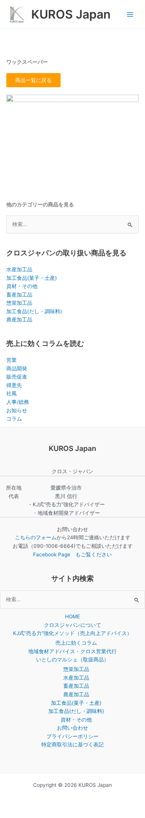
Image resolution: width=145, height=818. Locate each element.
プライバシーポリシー (72, 736)
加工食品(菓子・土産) (31, 278)
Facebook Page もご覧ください (72, 554)
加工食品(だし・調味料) (34, 311)
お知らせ (16, 410)
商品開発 (16, 369)
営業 (11, 360)
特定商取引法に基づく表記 (72, 744)
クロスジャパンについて (72, 625)
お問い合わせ (72, 728)
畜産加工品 (19, 295)
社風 (11, 393)
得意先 (14, 385)
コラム (14, 419)
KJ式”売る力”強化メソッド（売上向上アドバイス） (72, 633)
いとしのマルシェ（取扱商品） (72, 659)
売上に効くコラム (76, 643)
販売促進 (16, 377)
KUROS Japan (70, 14)
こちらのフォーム (36, 537)
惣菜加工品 (19, 303)
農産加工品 (19, 320)
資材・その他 (22, 286)
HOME (72, 616)
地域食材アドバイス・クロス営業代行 (72, 651)
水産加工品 (19, 269)
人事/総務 (17, 402)
